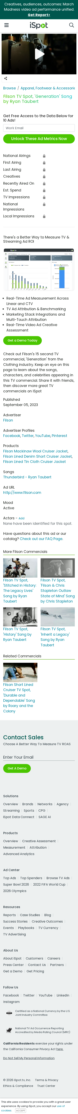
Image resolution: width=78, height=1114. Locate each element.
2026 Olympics (14, 891)
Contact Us (37, 965)
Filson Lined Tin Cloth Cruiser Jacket (34, 461)
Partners (57, 965)
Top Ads (9, 878)
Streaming (11, 810)
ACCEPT (20, 1110)
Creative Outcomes (47, 921)
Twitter (28, 435)
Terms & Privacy (46, 1080)
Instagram (11, 1001)
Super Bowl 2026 (16, 884)
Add (21, 518)
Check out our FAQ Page (41, 538)
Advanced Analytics (18, 854)
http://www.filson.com (22, 492)
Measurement (14, 847)
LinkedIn (63, 995)
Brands (27, 804)
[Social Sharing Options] (5, 78)
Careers (53, 958)
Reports (9, 915)
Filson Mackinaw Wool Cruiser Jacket (35, 451)
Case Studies (30, 915)
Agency (63, 804)
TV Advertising (14, 934)
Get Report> (39, 14)
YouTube (42, 435)
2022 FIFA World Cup (49, 884)
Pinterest (59, 435)
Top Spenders (31, 878)
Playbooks (26, 928)
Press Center (13, 965)
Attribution (38, 847)
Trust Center (46, 1086)
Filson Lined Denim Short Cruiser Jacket (37, 456)
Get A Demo (17, 768)
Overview (10, 804)
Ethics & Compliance (18, 1086)
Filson (8, 420)
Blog (47, 915)
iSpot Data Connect (18, 817)
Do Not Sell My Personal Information (29, 1058)
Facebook (11, 435)
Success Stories (15, 921)
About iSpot (12, 958)
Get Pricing (35, 971)
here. (59, 1049)
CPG (41, 810)
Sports (29, 810)
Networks (44, 804)
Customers (34, 958)
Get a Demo (12, 971)
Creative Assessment (39, 841)
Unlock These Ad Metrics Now (39, 138)
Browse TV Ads (58, 878)
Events (8, 928)
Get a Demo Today (22, 340)
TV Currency (48, 928)
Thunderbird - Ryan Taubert (27, 477)
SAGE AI (45, 817)
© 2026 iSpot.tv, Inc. (17, 1080)
